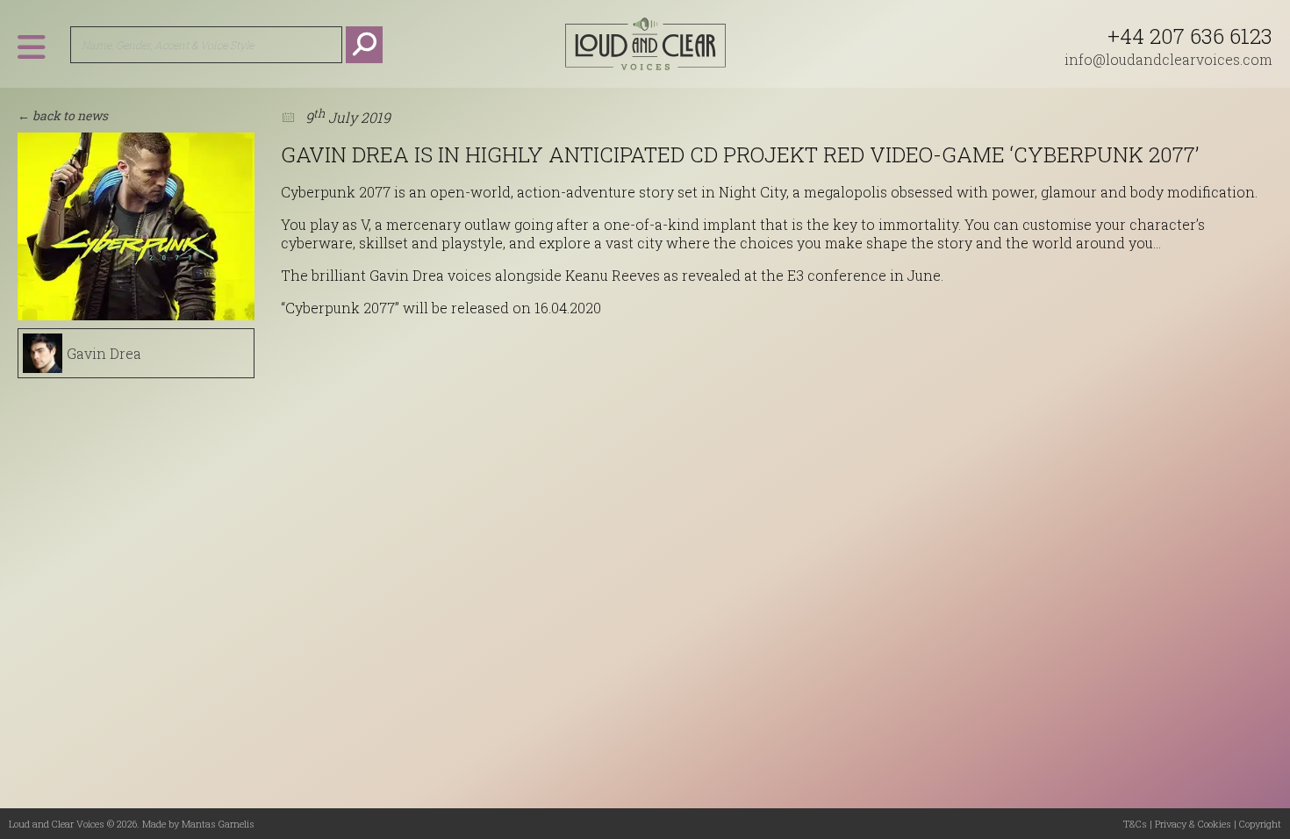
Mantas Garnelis (218, 823)
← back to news (63, 115)
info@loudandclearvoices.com (1168, 59)
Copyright (1260, 823)
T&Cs (1135, 823)
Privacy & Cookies (1193, 823)
